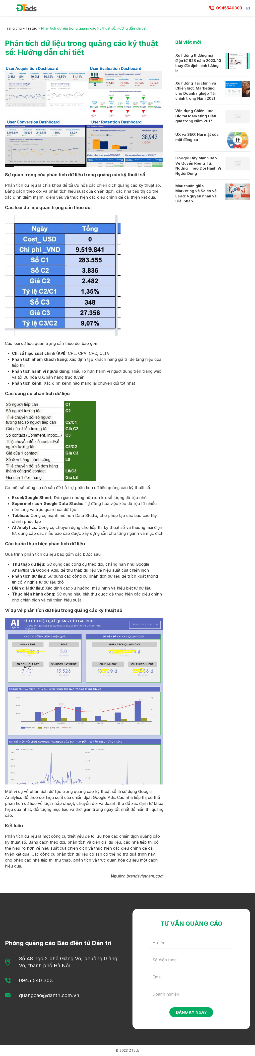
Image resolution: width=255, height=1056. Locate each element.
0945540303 (229, 7)
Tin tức (31, 28)
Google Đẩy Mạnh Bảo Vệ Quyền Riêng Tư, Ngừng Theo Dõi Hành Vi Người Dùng (198, 166)
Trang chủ (13, 28)
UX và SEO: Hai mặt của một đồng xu (197, 137)
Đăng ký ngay (191, 1012)
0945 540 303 (36, 980)
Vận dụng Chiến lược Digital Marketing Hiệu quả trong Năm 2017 (195, 115)
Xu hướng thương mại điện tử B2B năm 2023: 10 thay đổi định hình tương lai (198, 63)
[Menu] (8, 8)
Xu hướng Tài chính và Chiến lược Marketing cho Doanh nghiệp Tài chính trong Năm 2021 (195, 91)
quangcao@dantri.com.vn (49, 995)
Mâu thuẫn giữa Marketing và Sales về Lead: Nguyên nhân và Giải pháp (196, 194)
